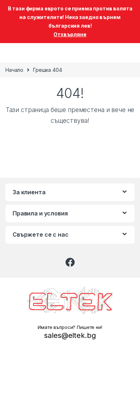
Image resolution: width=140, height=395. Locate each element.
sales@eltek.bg (69, 335)
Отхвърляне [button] (70, 34)
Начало (14, 70)
